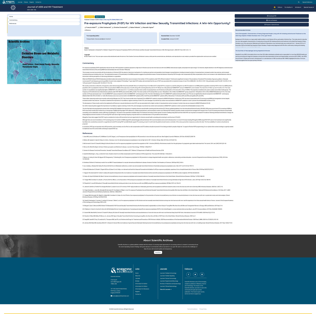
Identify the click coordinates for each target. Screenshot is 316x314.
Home (11, 16)
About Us (137, 275)
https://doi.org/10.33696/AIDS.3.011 (110, 19)
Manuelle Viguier (148, 27)
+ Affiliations (87, 30)
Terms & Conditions (192, 309)
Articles (297, 7)
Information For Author (141, 283)
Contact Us (38, 2)
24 (175, 112)
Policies (26, 2)
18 (120, 85)
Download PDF (272, 16)
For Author (288, 7)
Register (32, 2)
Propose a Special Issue (272, 24)
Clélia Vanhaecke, (105, 27)
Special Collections (307, 2)
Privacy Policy (203, 309)
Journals (20, 2)
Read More (158, 252)
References (12, 23)
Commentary (89, 17)
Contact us (138, 294)
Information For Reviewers (142, 289)
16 (171, 79)
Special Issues (308, 7)
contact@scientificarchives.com (120, 296)
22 (209, 103)
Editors (280, 7)
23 (96, 110)
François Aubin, (92, 27)
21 (164, 108)
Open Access (100, 17)
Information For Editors (141, 286)
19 (121, 98)
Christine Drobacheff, (120, 27)
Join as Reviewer (272, 20)
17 (122, 81)
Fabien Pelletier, (135, 27)
